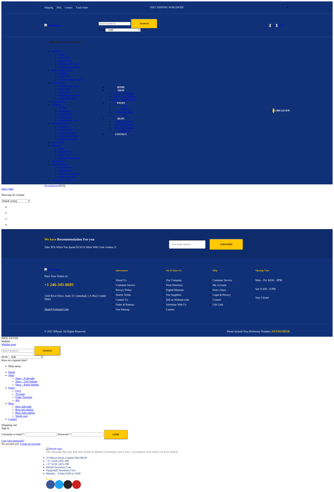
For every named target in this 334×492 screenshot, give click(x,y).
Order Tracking (23, 397)
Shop (11, 375)
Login (116, 434)
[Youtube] (76, 484)
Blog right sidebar (25, 412)
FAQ (18, 390)
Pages (11, 387)
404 (17, 400)
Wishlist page (8, 344)
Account (20, 394)
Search (144, 23)
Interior (55, 185)
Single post (21, 416)
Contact (12, 419)
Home (47, 185)
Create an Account (30, 443)
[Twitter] (59, 484)
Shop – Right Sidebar (27, 384)
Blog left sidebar (24, 409)
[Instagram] (67, 484)
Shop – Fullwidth (24, 378)
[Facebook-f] (50, 484)
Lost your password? (12, 440)
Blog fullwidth (23, 406)
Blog (11, 403)
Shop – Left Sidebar (26, 381)
